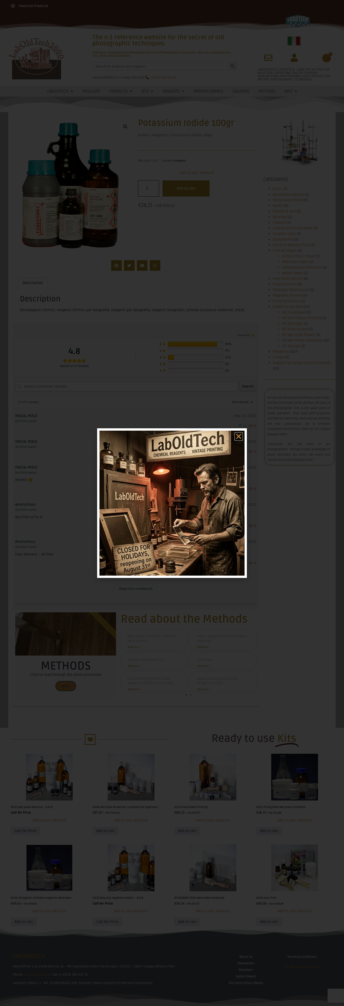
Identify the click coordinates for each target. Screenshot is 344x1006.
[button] (238, 436)
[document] (172, 503)
